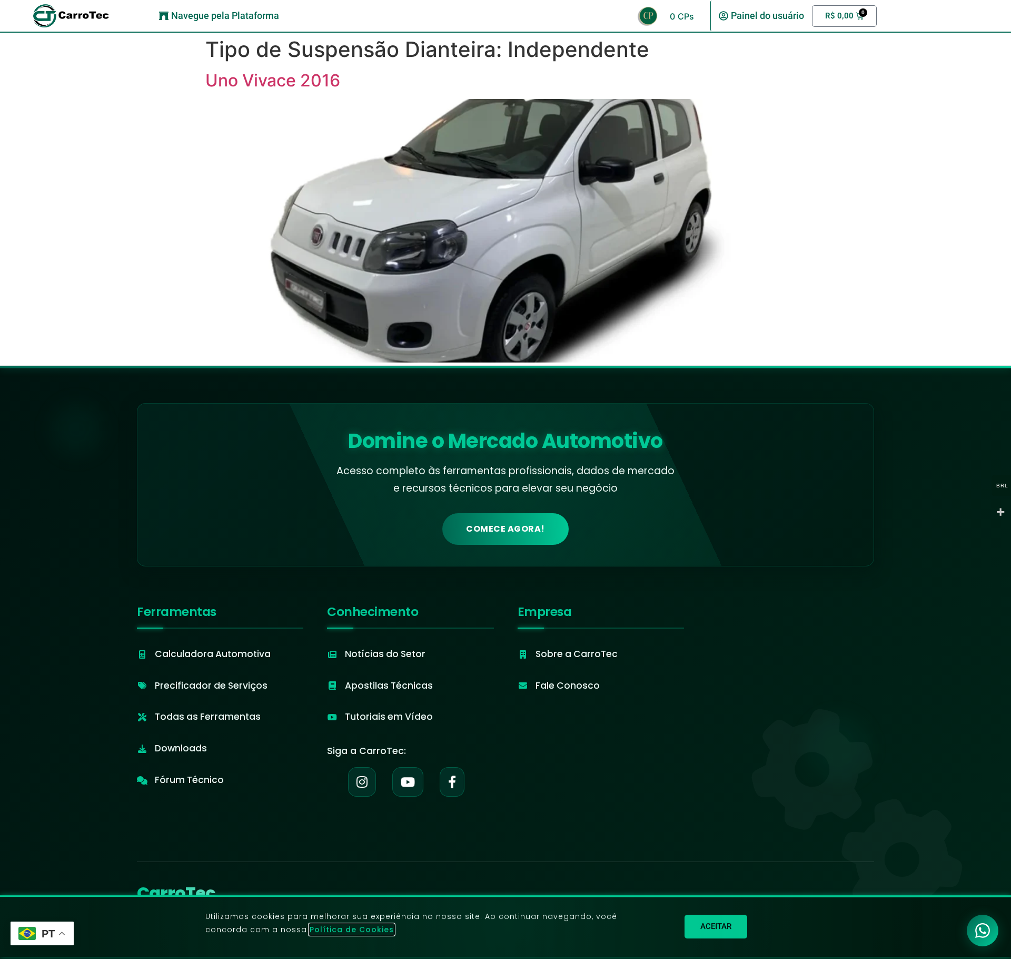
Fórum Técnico (189, 780)
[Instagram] (362, 782)
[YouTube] (407, 782)
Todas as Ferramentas (208, 716)
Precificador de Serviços (211, 685)
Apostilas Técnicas (389, 685)
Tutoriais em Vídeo (389, 716)
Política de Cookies (352, 929)
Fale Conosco (568, 685)
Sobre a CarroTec (577, 654)
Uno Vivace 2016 (272, 80)
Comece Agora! (505, 529)
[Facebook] (452, 782)
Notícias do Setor (385, 654)
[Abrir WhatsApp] (982, 930)
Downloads (181, 748)
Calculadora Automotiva (213, 654)
